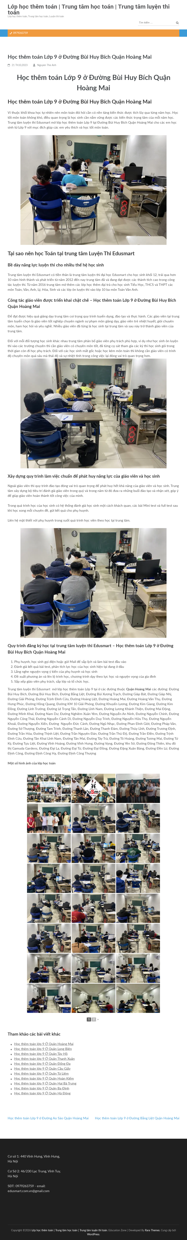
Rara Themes (152, 1230)
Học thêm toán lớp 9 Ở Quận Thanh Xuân (44, 1059)
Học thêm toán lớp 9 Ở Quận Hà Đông (42, 1093)
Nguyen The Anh (46, 65)
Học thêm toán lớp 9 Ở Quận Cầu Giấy (42, 1068)
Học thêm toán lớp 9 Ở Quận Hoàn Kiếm (44, 1078)
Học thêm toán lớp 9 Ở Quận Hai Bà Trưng (45, 1083)
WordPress (93, 1234)
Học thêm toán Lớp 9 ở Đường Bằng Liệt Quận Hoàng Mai (137, 1118)
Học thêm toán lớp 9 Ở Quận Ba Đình (41, 1088)
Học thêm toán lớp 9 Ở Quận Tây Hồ (41, 1054)
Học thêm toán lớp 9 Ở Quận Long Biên (43, 1049)
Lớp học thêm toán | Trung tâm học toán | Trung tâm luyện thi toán (89, 9)
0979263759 (20, 33)
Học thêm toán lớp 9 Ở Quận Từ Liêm (41, 1073)
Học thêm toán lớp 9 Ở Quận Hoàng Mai (43, 1044)
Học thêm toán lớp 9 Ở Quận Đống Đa (42, 1064)
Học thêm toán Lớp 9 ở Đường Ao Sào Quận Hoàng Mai (48, 1118)
